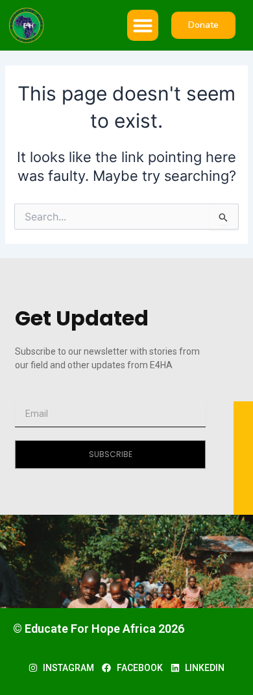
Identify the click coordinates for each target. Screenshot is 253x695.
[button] (142, 25)
